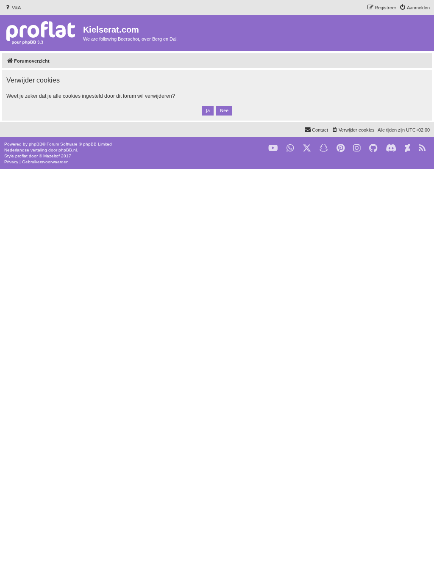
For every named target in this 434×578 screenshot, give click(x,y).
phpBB (35, 144)
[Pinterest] (340, 148)
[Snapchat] (323, 148)
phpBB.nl (67, 150)
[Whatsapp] (290, 148)
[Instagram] (357, 148)
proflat (21, 156)
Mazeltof (51, 156)
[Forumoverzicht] (42, 32)
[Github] (373, 148)
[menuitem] (12, 8)
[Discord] (391, 148)
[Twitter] (306, 148)
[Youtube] (273, 148)
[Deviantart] (407, 148)
